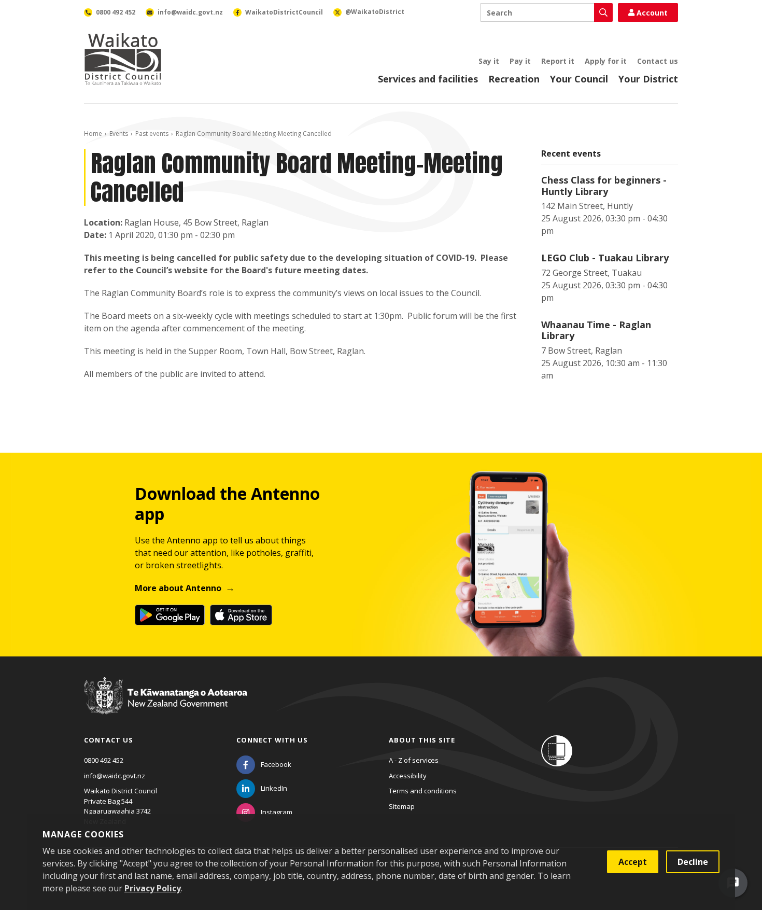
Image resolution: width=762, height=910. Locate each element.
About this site (422, 740)
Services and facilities (428, 79)
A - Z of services (414, 760)
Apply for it (606, 61)
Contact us (657, 61)
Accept (632, 861)
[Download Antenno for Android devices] (170, 615)
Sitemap (402, 806)
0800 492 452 (103, 760)
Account (652, 13)
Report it (557, 61)
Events (118, 133)
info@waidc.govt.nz (114, 775)
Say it (488, 61)
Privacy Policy (152, 888)
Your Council (579, 79)
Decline (693, 861)
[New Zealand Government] (165, 705)
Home (93, 133)
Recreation (514, 79)
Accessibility (408, 775)
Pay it (520, 61)
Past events (151, 133)
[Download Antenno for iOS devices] (241, 615)
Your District (648, 79)
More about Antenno (178, 588)
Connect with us (272, 740)
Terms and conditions (423, 790)
